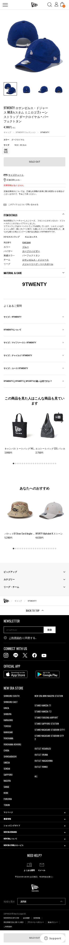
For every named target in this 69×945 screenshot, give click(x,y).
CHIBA (6, 750)
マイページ (8, 812)
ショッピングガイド (12, 825)
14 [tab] (42, 463)
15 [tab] (44, 463)
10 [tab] (33, 463)
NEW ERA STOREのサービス (14, 845)
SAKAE (6, 786)
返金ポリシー (53, 922)
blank (37, 701)
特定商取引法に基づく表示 (14, 922)
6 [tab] (24, 463)
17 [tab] (49, 463)
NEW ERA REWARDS (10, 832)
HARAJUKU (8, 720)
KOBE (6, 792)
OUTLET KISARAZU (43, 748)
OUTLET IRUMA (41, 754)
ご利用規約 (15, 637)
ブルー (25, 247)
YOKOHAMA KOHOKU (12, 744)
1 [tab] (13, 463)
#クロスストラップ (12, 237)
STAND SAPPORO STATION (47, 723)
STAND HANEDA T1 (43, 705)
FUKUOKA (8, 798)
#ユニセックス (31, 237)
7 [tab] (27, 463)
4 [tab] (20, 463)
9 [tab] (31, 463)
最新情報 (7, 818)
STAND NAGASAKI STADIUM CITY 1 (50, 729)
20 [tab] (55, 463)
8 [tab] (29, 463)
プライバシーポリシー (35, 922)
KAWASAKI (8, 732)
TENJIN (7, 805)
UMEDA (7, 762)
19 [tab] (53, 463)
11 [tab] (35, 463)
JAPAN (23, 901)
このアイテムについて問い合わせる (23, 205)
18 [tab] (51, 463)
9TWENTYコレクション (26, 132)
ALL (36, 776)
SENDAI (7, 768)
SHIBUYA (7, 714)
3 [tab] (18, 463)
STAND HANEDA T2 (43, 711)
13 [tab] (40, 463)
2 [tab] (16, 463)
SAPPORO (8, 774)
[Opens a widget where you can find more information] (52, 938)
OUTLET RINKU (41, 766)
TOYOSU (7, 726)
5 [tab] (22, 463)
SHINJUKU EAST (11, 701)
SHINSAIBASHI (10, 756)
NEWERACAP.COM (11, 918)
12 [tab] (38, 463)
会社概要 (26, 918)
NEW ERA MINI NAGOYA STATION (49, 695)
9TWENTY (44, 132)
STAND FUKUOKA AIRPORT (46, 717)
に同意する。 (23, 637)
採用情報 (36, 918)
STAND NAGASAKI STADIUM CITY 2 (49, 737)
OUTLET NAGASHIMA (44, 760)
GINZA (6, 708)
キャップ (7, 132)
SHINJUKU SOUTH (12, 695)
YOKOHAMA (8, 738)
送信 (49, 630)
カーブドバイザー (31, 251)
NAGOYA (7, 780)
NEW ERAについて (10, 838)
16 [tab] (46, 463)
